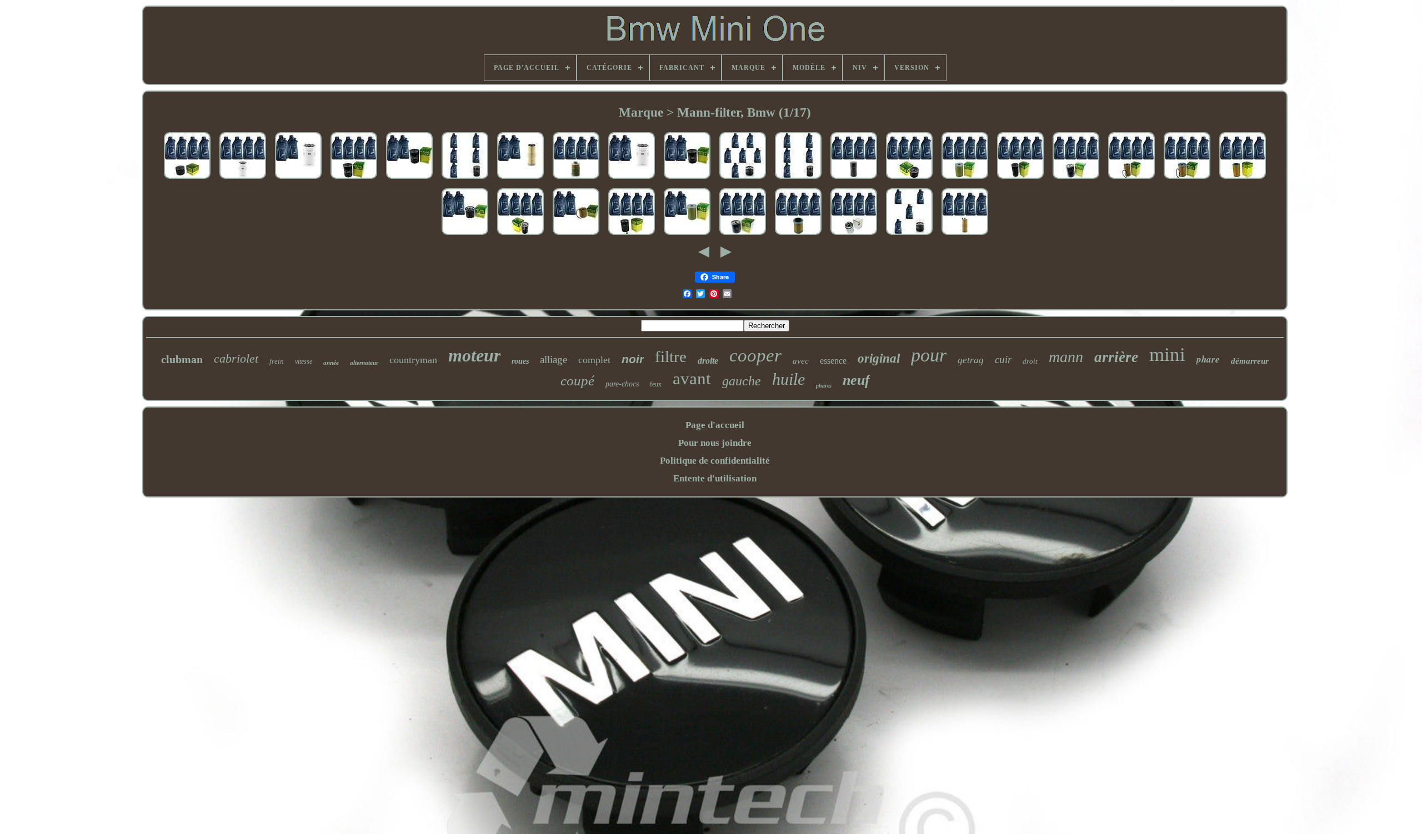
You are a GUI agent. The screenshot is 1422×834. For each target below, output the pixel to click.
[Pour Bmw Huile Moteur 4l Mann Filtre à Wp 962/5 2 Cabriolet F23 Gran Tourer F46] (853, 179)
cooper (755, 355)
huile (788, 379)
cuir (1003, 359)
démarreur (1250, 360)
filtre (671, 356)
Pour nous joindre (715, 443)
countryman (413, 359)
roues (520, 361)
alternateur (364, 362)
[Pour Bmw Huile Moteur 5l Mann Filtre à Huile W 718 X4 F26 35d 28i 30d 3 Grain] (465, 179)
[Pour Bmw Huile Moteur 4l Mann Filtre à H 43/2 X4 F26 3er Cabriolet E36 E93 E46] (798, 235)
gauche (741, 381)
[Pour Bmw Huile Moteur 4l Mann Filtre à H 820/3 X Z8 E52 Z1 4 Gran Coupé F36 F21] (1187, 179)
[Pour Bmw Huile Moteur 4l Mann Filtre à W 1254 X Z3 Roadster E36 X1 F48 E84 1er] (853, 235)
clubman (182, 359)
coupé (577, 380)
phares (824, 386)
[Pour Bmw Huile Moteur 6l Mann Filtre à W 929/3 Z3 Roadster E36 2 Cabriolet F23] (687, 179)
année (331, 362)
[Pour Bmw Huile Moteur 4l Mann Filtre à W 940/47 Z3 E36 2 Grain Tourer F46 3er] (520, 235)
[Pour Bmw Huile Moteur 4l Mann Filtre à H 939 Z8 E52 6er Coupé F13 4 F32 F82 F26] (1242, 179)
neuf (856, 380)
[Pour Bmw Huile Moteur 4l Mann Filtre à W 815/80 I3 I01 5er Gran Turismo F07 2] (909, 179)
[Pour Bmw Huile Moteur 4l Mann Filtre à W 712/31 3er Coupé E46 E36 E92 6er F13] (909, 235)
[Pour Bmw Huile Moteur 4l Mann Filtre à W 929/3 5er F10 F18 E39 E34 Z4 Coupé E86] (353, 179)
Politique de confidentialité (715, 460)
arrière (1116, 357)
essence (833, 360)
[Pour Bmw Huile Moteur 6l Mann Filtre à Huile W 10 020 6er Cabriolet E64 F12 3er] (631, 179)
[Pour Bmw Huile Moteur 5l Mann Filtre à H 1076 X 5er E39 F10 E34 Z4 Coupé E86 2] (520, 179)
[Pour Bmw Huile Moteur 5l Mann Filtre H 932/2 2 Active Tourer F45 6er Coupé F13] (687, 235)
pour (929, 355)
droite (708, 360)
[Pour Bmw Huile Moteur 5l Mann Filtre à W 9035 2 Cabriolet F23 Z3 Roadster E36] (798, 179)
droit (1030, 361)
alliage (553, 359)
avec (801, 360)
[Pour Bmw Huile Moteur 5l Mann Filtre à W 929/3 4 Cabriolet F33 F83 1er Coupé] (409, 179)
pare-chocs (622, 384)
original (879, 358)
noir (633, 359)
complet (594, 359)
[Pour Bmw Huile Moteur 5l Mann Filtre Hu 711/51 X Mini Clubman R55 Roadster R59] (576, 235)
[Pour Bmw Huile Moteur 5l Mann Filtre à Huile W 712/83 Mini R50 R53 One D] (465, 235)
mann (1066, 356)
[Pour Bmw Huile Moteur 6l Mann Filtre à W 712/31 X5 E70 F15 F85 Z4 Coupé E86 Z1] (742, 179)
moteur (474, 355)
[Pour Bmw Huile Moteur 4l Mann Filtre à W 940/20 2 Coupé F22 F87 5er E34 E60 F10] (1076, 179)
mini (1167, 354)
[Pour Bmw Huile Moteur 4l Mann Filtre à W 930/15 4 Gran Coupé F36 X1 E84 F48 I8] (742, 235)
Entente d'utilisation (715, 478)
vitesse (303, 361)
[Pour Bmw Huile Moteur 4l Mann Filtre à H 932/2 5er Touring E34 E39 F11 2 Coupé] (965, 179)
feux (656, 384)
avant (692, 378)
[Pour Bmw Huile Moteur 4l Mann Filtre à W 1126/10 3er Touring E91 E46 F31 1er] (187, 179)
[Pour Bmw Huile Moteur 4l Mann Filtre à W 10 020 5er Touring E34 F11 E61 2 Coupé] (242, 179)
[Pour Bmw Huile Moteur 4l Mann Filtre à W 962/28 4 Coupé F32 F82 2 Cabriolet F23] (1020, 179)
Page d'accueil (714, 425)
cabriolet (236, 358)
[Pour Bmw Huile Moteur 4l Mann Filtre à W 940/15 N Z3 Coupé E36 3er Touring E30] (631, 235)
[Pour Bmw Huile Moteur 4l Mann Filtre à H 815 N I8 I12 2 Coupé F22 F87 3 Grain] (576, 179)
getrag (971, 360)
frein (276, 361)
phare (1208, 359)
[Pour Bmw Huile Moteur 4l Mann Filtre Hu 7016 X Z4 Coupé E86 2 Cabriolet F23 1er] (965, 235)
